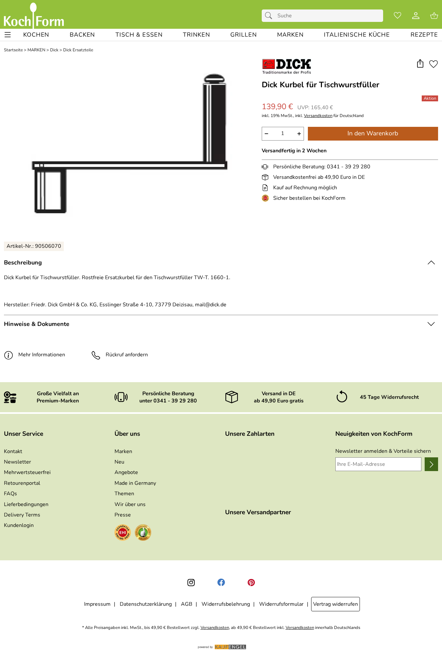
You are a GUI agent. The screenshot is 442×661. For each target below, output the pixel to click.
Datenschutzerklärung (146, 604)
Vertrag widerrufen (335, 604)
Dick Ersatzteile (78, 50)
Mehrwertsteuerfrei (27, 472)
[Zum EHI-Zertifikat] (267, 198)
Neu (119, 462)
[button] (420, 64)
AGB (186, 604)
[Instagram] (191, 582)
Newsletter (17, 462)
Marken (123, 451)
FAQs (10, 493)
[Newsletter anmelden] (431, 464)
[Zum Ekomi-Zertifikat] (143, 533)
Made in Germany (135, 483)
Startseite (13, 50)
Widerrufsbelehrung (226, 604)
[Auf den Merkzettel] (433, 64)
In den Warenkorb (372, 133)
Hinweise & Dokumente (36, 324)
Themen (124, 493)
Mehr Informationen (41, 354)
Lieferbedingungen (26, 504)
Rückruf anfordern (127, 354)
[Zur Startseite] (34, 16)
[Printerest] (251, 582)
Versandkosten (318, 116)
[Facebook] (221, 582)
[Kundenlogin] (416, 16)
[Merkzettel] (397, 16)
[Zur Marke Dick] (287, 66)
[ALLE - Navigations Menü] (7, 35)
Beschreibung (23, 262)
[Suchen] (270, 15)
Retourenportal (22, 483)
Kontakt (13, 451)
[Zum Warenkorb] (434, 16)
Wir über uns (130, 504)
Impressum (97, 604)
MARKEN (36, 50)
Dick (54, 50)
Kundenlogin (19, 525)
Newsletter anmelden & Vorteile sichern (383, 451)
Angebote (126, 472)
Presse (123, 514)
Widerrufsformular (281, 604)
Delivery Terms (22, 514)
